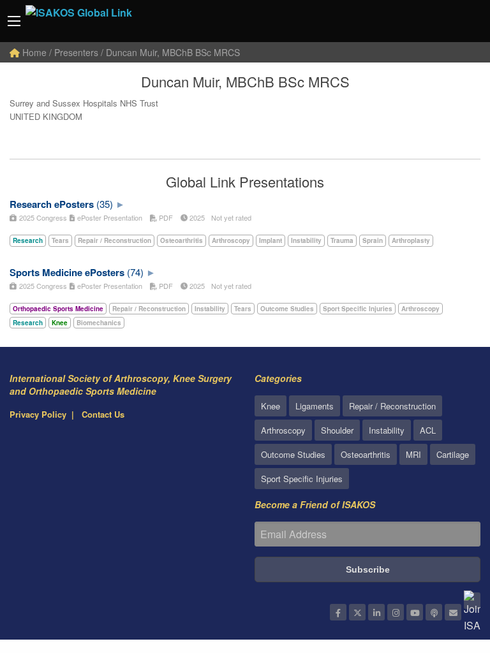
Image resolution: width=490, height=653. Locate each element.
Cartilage (452, 454)
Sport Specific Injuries (302, 479)
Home (33, 52)
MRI (413, 454)
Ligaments (314, 406)
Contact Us (103, 414)
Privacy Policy (38, 414)
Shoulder (337, 430)
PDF (165, 217)
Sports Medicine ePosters (67, 272)
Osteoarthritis (365, 454)
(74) (135, 272)
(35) (104, 203)
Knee (270, 406)
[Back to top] (448, 573)
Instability (387, 430)
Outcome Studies (293, 454)
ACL (428, 430)
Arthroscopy (283, 430)
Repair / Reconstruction (392, 406)
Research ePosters (52, 204)
